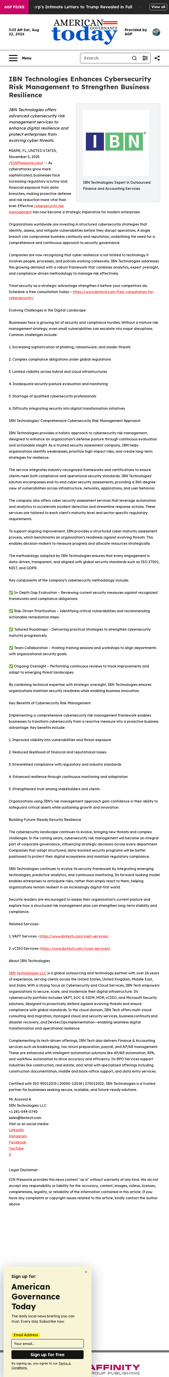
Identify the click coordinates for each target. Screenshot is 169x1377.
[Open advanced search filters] (145, 58)
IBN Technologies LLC (27, 973)
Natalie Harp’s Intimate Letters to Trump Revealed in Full (73, 6)
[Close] (86, 1272)
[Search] (134, 58)
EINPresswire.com (26, 163)
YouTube (16, 1148)
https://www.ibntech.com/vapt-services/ (74, 936)
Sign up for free (47, 1354)
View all (158, 7)
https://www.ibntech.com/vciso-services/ (75, 948)
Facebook (17, 1142)
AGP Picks (14, 7)
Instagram (18, 1136)
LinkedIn (16, 1130)
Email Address (26, 1335)
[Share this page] (157, 58)
